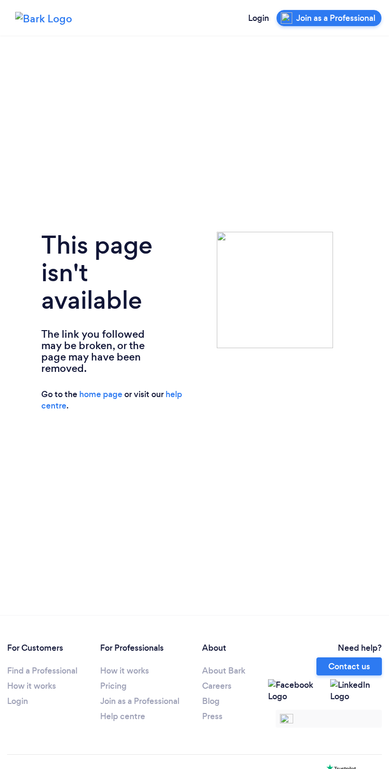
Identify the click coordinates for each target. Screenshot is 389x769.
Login (258, 18)
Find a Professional (42, 670)
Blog (211, 701)
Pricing (113, 686)
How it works (31, 686)
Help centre (122, 716)
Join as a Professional (139, 701)
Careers (217, 686)
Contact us (349, 666)
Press (212, 716)
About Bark (223, 670)
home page (100, 394)
